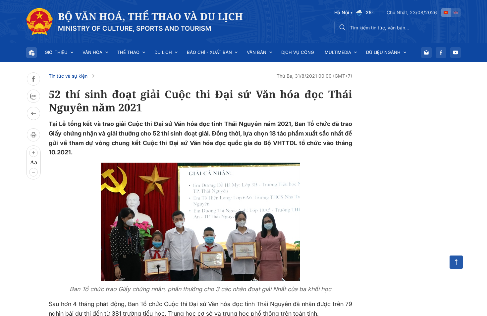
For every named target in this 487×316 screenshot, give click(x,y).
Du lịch (163, 52)
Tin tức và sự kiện (68, 76)
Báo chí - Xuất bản (209, 52)
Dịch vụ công (297, 52)
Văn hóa (92, 52)
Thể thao (128, 52)
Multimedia (338, 52)
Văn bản (256, 52)
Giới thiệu (56, 52)
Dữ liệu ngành (383, 52)
